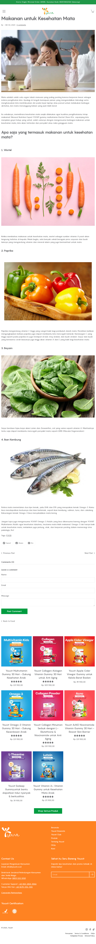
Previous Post (9, 553)
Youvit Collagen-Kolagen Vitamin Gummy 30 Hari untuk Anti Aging (48, 674)
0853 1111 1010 (19, 878)
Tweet (8, 543)
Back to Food (9, 621)
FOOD (9, 535)
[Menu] (4, 11)
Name (4, 574)
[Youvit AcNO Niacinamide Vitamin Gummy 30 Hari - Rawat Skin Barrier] (79, 705)
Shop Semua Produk (48, 811)
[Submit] (92, 874)
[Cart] (93, 11)
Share (20, 543)
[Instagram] (87, 929)
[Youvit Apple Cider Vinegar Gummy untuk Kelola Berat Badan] (79, 651)
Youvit (10, 928)
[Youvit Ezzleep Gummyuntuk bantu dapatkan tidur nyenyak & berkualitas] (16, 766)
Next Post (89, 553)
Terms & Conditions (81, 933)
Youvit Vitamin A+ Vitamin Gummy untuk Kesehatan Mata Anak (48, 789)
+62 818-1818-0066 (27, 884)
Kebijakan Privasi (76, 936)
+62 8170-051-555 (24, 887)
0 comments (21, 25)
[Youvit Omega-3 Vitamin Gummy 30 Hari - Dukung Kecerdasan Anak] (16, 705)
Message (5, 595)
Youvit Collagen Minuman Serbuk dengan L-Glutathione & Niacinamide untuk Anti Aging (48, 731)
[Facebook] (90, 929)
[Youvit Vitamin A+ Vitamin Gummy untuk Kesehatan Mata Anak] (48, 766)
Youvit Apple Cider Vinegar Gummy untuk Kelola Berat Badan (79, 674)
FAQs (53, 845)
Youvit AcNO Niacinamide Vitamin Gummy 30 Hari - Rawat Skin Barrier (79, 728)
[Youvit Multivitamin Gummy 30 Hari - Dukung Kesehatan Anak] (16, 651)
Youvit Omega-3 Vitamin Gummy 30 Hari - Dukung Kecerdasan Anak (16, 728)
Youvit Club (56, 834)
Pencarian (69, 933)
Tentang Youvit (57, 841)
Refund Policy (90, 936)
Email (3, 585)
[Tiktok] (93, 929)
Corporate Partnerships (11, 892)
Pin (32, 543)
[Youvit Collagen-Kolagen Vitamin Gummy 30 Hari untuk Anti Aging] (48, 651)
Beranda (55, 827)
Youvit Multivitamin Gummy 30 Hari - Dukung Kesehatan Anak (16, 674)
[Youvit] (48, 11)
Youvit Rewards (58, 831)
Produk (54, 838)
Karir (53, 848)
